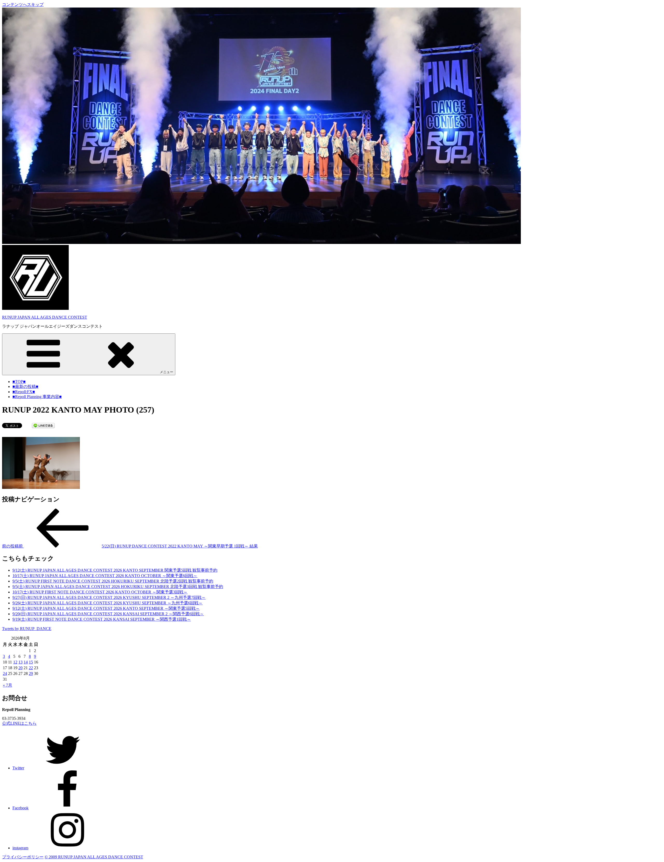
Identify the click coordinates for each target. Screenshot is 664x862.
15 (31, 662)
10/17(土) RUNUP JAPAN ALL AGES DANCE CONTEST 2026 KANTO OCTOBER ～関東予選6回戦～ (104, 575)
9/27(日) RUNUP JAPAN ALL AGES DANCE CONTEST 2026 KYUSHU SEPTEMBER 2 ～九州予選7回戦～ (109, 597)
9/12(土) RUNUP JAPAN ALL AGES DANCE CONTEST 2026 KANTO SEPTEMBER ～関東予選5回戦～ (106, 608)
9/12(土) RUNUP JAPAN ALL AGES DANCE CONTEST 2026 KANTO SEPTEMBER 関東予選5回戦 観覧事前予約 (114, 570)
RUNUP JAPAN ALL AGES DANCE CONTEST (44, 317)
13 (20, 662)
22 (31, 668)
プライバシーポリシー (23, 857)
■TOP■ (19, 381)
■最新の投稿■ (25, 386)
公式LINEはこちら (19, 723)
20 (20, 668)
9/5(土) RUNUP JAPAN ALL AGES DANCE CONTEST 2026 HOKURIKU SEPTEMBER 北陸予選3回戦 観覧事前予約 (117, 586)
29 (31, 673)
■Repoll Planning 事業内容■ (37, 396)
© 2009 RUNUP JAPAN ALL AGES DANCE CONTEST (94, 857)
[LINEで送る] (43, 425)
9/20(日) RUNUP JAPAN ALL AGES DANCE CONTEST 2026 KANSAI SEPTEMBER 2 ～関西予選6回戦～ (108, 614)
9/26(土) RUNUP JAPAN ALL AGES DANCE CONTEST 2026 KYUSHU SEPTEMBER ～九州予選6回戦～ (107, 603)
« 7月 (7, 685)
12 (15, 662)
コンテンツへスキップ (23, 4)
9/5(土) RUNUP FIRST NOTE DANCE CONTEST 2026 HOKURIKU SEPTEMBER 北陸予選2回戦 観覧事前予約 (112, 581)
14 (26, 662)
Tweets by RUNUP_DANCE (26, 628)
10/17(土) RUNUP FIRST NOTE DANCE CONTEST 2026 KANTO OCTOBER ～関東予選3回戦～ (100, 592)
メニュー (166, 372)
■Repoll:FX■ (23, 391)
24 (5, 673)
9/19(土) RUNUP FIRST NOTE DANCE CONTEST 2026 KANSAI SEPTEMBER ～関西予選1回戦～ (101, 619)
